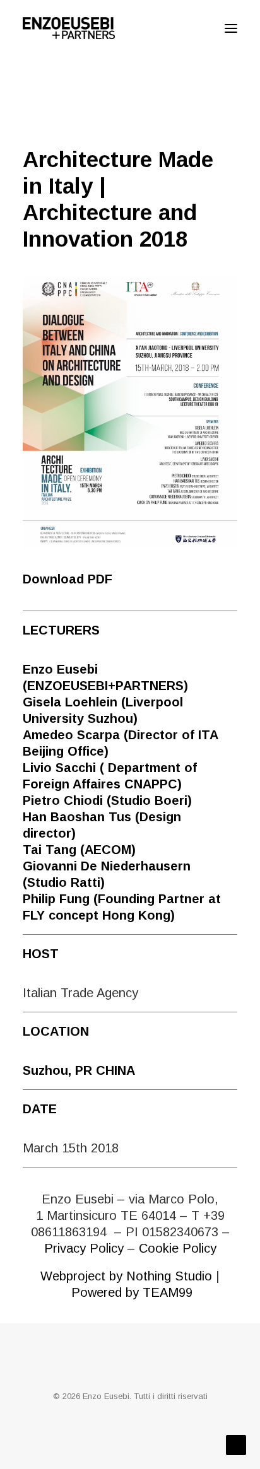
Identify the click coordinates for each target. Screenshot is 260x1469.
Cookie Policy (177, 1248)
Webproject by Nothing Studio (126, 1276)
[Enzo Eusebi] (69, 28)
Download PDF (67, 579)
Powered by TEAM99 (131, 1292)
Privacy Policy (84, 1248)
